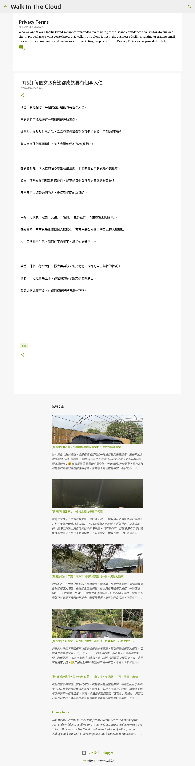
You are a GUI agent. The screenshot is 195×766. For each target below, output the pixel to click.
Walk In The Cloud (36, 6)
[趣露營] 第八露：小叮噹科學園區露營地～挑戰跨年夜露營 (86, 446)
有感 (24, 345)
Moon (83, 761)
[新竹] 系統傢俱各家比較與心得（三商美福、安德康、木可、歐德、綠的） (96, 676)
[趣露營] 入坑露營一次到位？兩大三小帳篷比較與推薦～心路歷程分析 (93, 641)
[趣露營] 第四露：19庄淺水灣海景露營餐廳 (77, 511)
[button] (22, 95)
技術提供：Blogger (99, 753)
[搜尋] (189, 6)
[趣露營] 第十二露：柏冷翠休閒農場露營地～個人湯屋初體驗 (88, 576)
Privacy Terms (60, 712)
